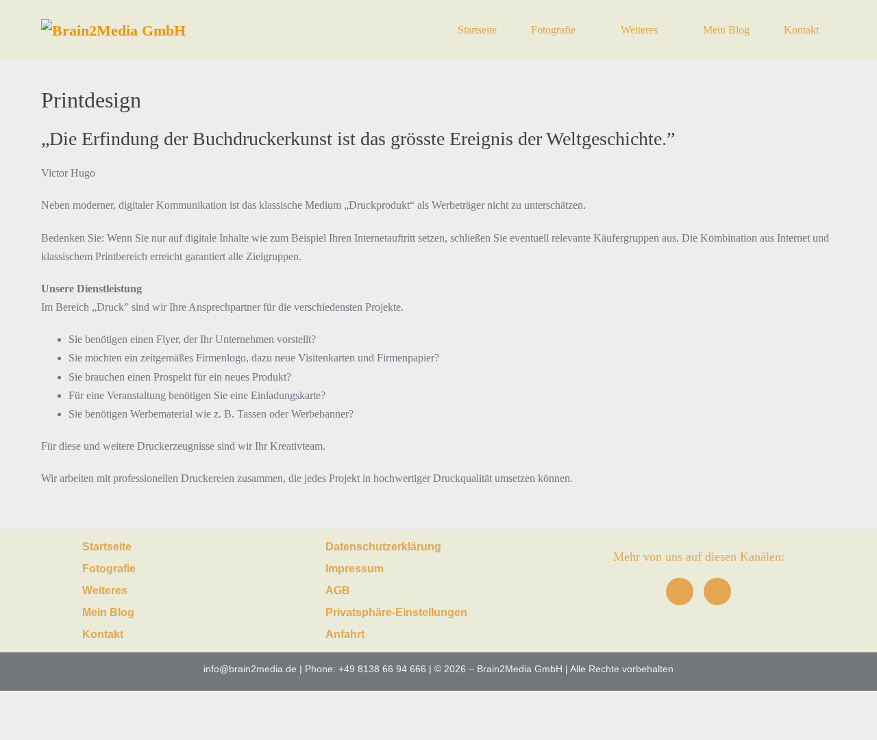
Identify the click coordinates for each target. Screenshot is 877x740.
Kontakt (801, 30)
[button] (178, 569)
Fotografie (554, 30)
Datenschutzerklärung (383, 546)
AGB (337, 590)
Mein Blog (726, 30)
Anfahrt (345, 634)
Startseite (477, 30)
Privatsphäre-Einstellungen (396, 612)
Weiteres (640, 30)
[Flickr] (717, 591)
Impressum (354, 568)
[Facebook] (679, 591)
